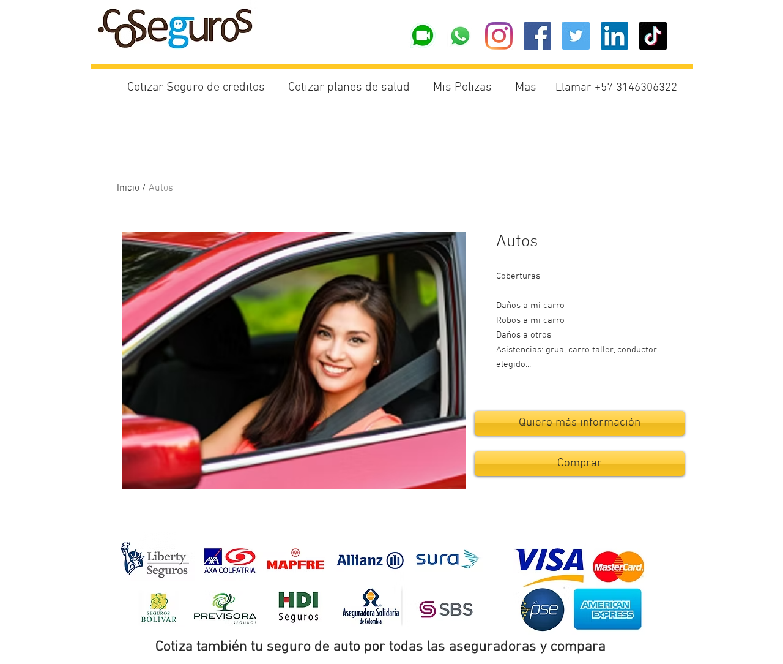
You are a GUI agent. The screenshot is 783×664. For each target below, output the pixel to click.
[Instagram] (499, 36)
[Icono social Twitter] (576, 36)
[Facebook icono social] (537, 36)
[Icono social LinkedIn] (614, 36)
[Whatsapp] (460, 36)
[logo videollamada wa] (422, 36)
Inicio (128, 188)
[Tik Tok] (653, 36)
